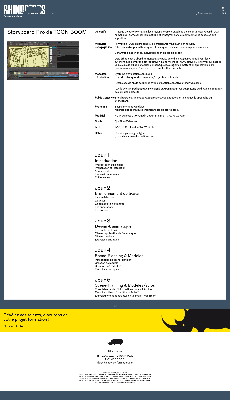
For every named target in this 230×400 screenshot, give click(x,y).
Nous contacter (14, 326)
